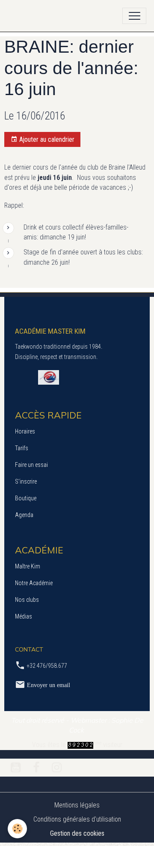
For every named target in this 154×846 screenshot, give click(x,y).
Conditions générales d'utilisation (77, 819)
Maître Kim (27, 566)
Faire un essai (31, 464)
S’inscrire (26, 481)
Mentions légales (77, 805)
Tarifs (21, 448)
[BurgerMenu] (134, 16)
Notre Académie (34, 583)
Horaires (25, 431)
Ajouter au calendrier (46, 139)
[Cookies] (17, 828)
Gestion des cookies (77, 833)
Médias (23, 616)
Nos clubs (27, 599)
